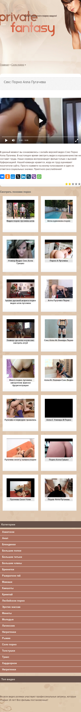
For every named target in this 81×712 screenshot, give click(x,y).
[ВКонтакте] (2, 176)
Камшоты (8, 588)
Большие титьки (12, 557)
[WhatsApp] (39, 176)
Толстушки (8, 650)
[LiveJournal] (28, 176)
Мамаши (7, 582)
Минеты (7, 613)
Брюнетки (8, 569)
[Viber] (34, 176)
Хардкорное (9, 663)
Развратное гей (11, 575)
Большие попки (11, 550)
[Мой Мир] (13, 176)
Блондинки (9, 544)
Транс (5, 657)
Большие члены (12, 563)
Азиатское (8, 531)
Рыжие (6, 638)
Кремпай (7, 594)
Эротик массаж (11, 607)
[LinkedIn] (23, 176)
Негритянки (9, 632)
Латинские (8, 625)
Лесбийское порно (13, 600)
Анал (5, 538)
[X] (18, 176)
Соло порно (9, 644)
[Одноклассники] (7, 176)
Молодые (8, 619)
